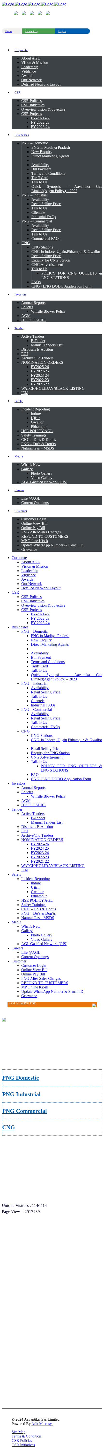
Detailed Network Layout (26, 1265)
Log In (62, 31)
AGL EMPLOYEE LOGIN (28, 1395)
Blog (14, 1327)
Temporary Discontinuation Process (32, 1301)
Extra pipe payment (23, 1401)
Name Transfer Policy (24, 1295)
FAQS (15, 1320)
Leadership (18, 1240)
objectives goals (21, 1234)
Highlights (18, 1382)
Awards (16, 1252)
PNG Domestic (20, 1078)
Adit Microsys (42, 1424)
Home (8, 31)
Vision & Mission (22, 1227)
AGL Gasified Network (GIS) (29, 1271)
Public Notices (20, 1369)
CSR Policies (22, 1440)
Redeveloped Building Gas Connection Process (39, 1314)
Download (18, 1344)
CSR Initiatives (23, 1445)
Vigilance (17, 1246)
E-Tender (17, 1351)
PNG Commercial (24, 1111)
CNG (8, 1127)
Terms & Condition (26, 1436)
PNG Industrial (21, 1094)
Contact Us (31, 31)
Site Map (18, 1432)
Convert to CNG (21, 1357)
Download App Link (23, 1376)
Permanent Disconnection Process (31, 1308)
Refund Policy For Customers (29, 1289)
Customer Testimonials (25, 1388)
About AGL (18, 1221)
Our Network (19, 1259)
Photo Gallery (20, 1363)
